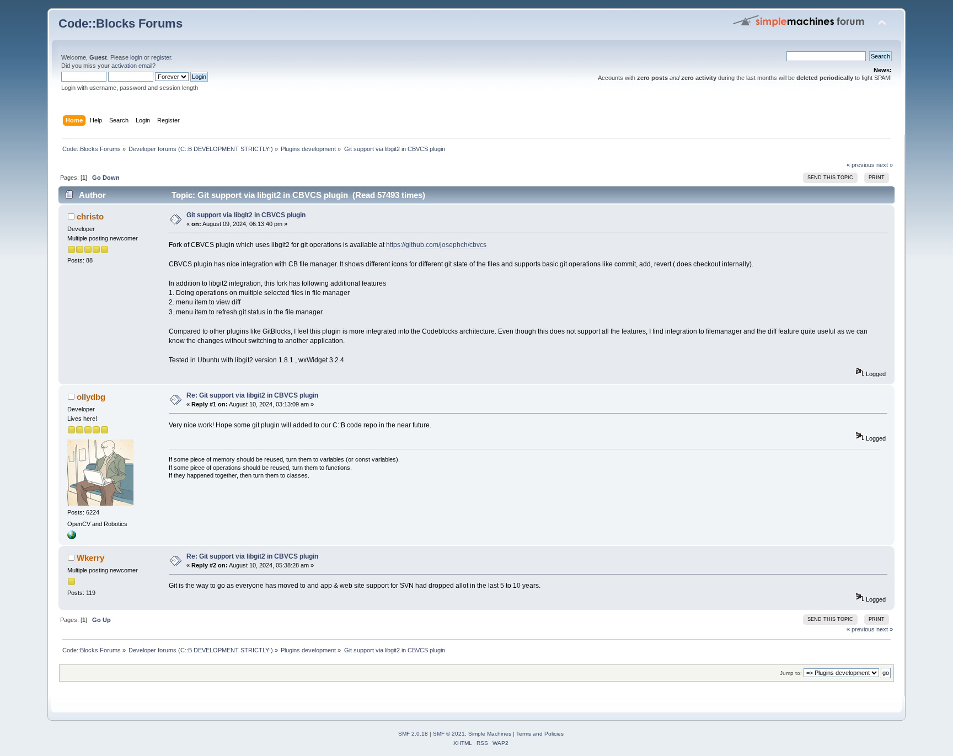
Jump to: (791, 673)
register (161, 57)
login (136, 57)
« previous (861, 165)
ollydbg (91, 396)
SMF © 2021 (449, 734)
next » (884, 165)
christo (90, 216)
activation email (131, 65)
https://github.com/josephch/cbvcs (436, 245)
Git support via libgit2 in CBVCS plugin (246, 215)
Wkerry (90, 557)
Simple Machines (489, 734)
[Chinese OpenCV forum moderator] (71, 537)
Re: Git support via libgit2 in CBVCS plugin (252, 395)
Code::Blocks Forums (120, 23)
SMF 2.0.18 (413, 734)
